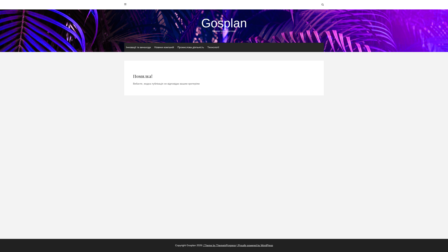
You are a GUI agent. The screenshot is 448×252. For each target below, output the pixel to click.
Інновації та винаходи (138, 47)
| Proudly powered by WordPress (255, 245)
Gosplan (224, 24)
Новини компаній (164, 47)
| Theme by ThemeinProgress (219, 245)
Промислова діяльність (190, 47)
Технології (213, 47)
